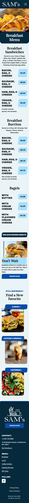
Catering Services (7, 467)
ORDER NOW (14, 276)
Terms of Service (14, 491)
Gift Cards (5, 471)
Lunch (4, 460)
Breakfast (5, 457)
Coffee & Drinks (7, 464)
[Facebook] (4, 481)
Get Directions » (7, 448)
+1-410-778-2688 (7, 439)
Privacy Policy (14, 487)
